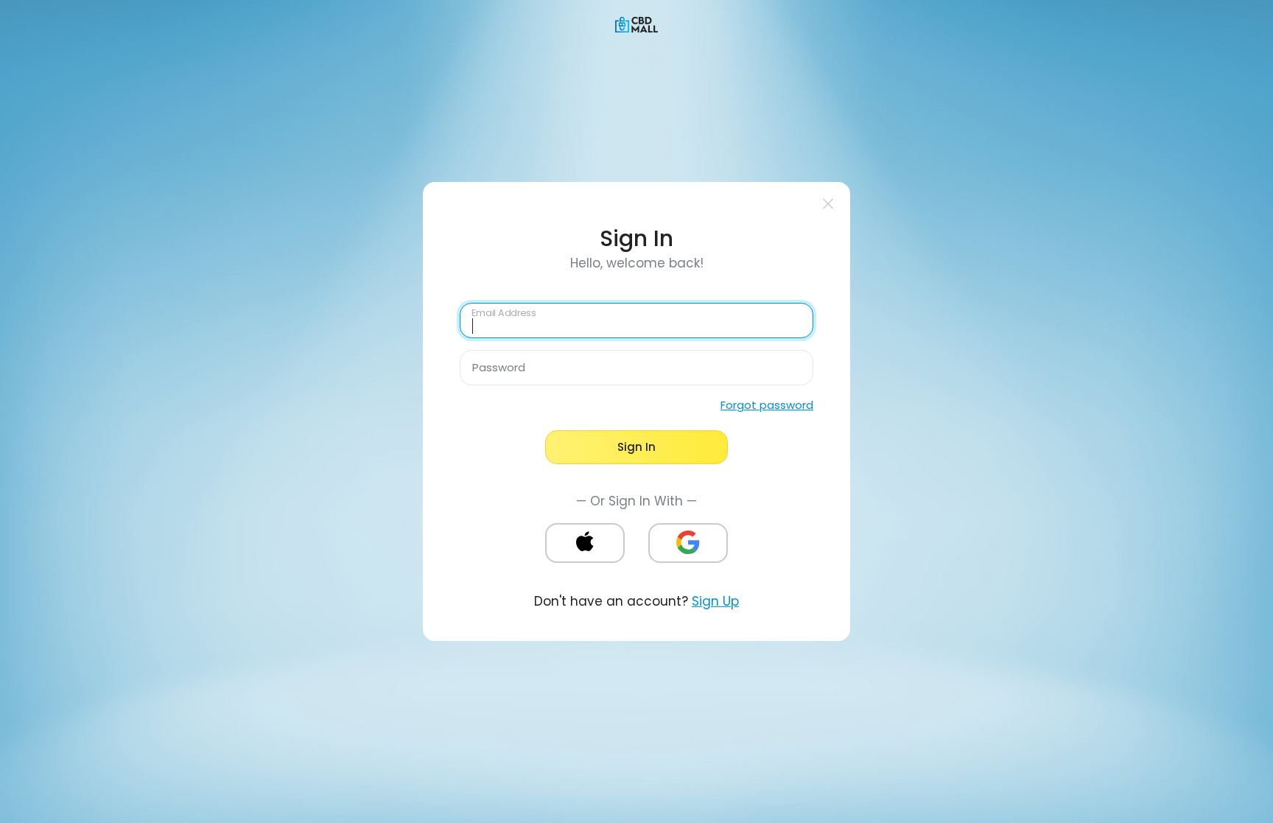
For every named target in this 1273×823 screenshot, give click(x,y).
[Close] (828, 204)
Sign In (636, 447)
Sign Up (715, 601)
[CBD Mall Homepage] (636, 23)
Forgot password (766, 405)
